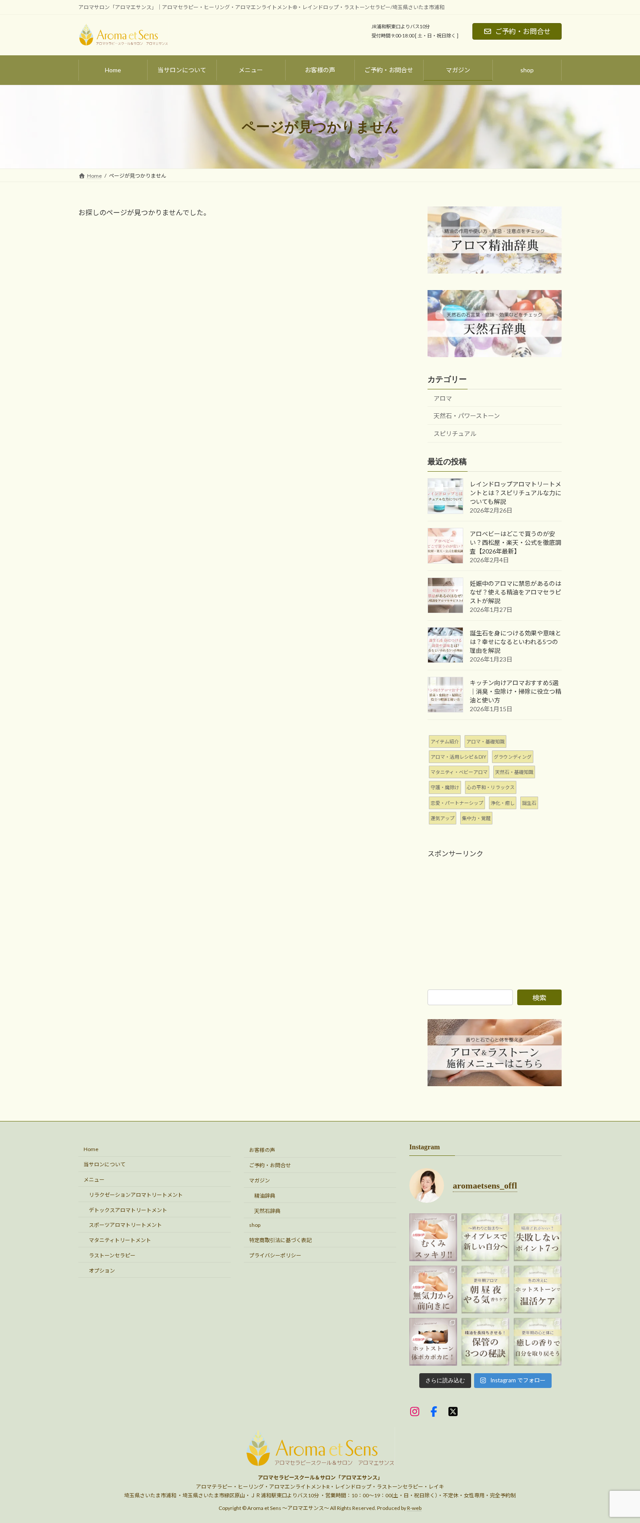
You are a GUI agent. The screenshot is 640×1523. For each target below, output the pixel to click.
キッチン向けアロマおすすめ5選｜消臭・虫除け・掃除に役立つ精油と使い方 (515, 691)
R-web (414, 1507)
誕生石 (529, 803)
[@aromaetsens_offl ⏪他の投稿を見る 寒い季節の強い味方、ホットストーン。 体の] (538, 1290)
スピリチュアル (455, 433)
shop (254, 1225)
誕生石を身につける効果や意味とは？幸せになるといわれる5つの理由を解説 (515, 641)
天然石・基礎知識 (514, 772)
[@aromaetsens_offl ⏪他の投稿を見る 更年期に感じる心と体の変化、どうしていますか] (538, 1342)
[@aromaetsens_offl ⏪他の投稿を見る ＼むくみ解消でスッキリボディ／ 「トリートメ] (433, 1237)
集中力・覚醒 (476, 818)
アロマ (443, 398)
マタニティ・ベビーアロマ (459, 772)
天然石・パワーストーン (467, 415)
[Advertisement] (495, 912)
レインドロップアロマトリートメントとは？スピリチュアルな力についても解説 (515, 492)
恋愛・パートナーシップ (457, 803)
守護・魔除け (445, 787)
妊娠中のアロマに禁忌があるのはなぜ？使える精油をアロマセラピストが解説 (515, 592)
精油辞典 (264, 1195)
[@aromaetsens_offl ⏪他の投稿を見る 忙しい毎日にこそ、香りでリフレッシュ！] (485, 1290)
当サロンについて (104, 1164)
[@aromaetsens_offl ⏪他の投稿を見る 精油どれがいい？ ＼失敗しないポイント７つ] (538, 1237)
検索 (539, 997)
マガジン (259, 1180)
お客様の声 (262, 1150)
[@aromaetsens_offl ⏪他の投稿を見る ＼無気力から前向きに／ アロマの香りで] (433, 1290)
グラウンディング (513, 757)
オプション (102, 1270)
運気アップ (443, 818)
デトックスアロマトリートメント (128, 1209)
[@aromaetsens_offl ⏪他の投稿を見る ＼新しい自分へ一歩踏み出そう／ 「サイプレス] (485, 1237)
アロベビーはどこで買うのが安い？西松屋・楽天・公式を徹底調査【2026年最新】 (515, 542)
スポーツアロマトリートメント (125, 1225)
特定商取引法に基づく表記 (280, 1240)
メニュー (94, 1179)
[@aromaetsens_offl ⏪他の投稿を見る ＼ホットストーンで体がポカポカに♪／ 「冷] (433, 1342)
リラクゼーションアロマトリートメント (136, 1195)
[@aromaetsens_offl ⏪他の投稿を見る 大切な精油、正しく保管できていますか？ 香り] (485, 1342)
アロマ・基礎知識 (485, 741)
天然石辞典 (267, 1210)
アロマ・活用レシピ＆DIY (458, 757)
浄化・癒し (503, 803)
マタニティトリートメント (120, 1240)
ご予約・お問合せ (523, 31)
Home (91, 1149)
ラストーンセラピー (112, 1255)
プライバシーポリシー (275, 1255)
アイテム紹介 (445, 741)
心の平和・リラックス (491, 787)
